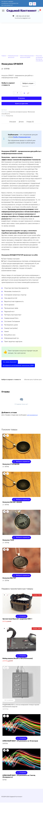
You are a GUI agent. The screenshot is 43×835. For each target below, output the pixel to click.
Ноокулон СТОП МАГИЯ (10, 464)
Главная (4, 55)
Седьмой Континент (21, 10)
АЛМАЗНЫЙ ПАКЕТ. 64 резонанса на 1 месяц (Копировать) (18, 776)
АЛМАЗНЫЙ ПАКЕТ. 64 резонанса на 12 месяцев (20, 741)
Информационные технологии (13, 56)
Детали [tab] (21, 122)
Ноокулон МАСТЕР (9, 578)
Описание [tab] (12, 122)
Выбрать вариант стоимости (8, 84)
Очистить (25, 86)
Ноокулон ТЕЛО (8, 540)
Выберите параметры (23, 461)
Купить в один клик (21, 103)
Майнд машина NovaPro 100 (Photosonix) (17, 658)
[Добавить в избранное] (24, 93)
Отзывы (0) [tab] (30, 122)
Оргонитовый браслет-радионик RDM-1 (17, 619)
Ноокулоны (9, 115)
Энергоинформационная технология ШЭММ (27, 56)
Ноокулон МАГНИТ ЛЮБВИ (12, 502)
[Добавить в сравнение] (28, 93)
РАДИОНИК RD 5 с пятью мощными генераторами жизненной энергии (20, 706)
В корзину (21, 98)
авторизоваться (32, 415)
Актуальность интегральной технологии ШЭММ (18, 365)
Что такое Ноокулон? (10, 362)
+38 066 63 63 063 (22, 17)
